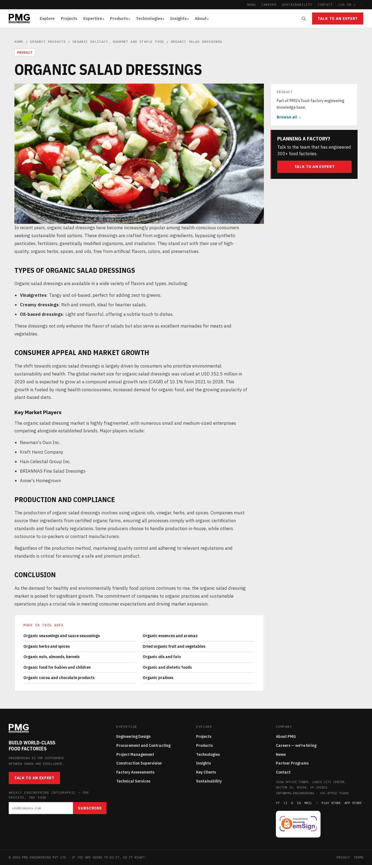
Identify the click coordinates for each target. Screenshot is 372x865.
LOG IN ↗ (347, 4)
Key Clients (206, 772)
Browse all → (289, 116)
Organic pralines (158, 677)
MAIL (308, 803)
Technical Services (133, 781)
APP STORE (353, 803)
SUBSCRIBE (90, 808)
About (201, 18)
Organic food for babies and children (57, 667)
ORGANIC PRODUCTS (48, 41)
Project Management (135, 754)
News (281, 754)
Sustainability (209, 781)
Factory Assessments (135, 772)
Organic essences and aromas (170, 635)
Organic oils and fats (162, 656)
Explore (47, 18)
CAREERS (268, 4)
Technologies (149, 18)
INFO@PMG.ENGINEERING (295, 793)
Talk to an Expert (338, 18)
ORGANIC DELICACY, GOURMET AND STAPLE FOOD (118, 41)
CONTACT (325, 4)
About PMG (286, 736)
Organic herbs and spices (46, 646)
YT (278, 803)
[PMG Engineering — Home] (19, 18)
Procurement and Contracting (143, 745)
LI (285, 803)
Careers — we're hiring (296, 745)
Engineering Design (133, 736)
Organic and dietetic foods (167, 667)
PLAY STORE (331, 803)
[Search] (303, 18)
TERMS (358, 857)
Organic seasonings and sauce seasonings (61, 635)
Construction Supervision (139, 763)
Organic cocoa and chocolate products (58, 677)
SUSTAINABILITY (297, 4)
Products (119, 18)
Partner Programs (292, 763)
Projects (69, 18)
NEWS (251, 4)
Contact (283, 772)
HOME (18, 41)
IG (299, 803)
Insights (178, 18)
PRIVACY (343, 857)
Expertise (92, 18)
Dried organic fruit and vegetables (174, 646)
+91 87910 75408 (334, 793)
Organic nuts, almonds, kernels (51, 656)
